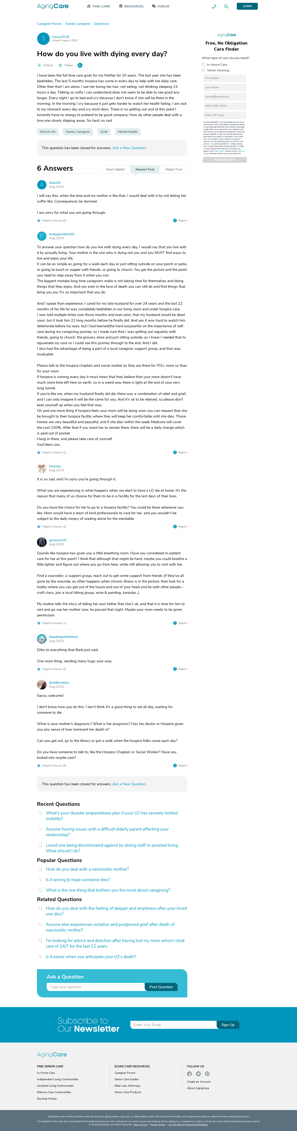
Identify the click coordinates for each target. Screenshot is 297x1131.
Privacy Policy (219, 151)
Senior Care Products (128, 1092)
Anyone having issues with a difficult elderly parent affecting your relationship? (107, 832)
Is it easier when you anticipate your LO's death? (91, 957)
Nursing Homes (47, 1099)
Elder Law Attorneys (127, 1086)
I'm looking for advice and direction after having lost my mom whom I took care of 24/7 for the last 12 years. (115, 943)
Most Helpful (115, 169)
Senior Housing (218, 70)
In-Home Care (217, 64)
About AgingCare (198, 1088)
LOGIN (247, 6)
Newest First (145, 169)
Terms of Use (140, 1124)
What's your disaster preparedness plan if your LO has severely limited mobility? (112, 816)
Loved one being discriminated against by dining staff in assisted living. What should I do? (112, 848)
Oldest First (173, 169)
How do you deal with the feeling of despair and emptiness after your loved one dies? (116, 911)
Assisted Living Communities (55, 1086)
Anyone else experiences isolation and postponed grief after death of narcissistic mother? (110, 927)
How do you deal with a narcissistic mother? (87, 869)
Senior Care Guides (127, 1079)
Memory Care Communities (54, 1092)
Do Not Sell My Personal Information (188, 1124)
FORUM (163, 6)
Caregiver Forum (125, 1073)
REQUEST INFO (225, 160)
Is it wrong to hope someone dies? (78, 880)
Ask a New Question (129, 147)
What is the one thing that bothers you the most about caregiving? (108, 890)
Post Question (161, 987)
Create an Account (199, 1082)
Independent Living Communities (57, 1079)
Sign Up (228, 1024)
